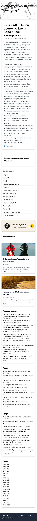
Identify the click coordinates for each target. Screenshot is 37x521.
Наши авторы (7, 193)
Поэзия (5, 206)
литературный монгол (10, 190)
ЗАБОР (5, 187)
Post (4, 181)
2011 (4, 498)
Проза (5, 209)
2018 (4, 482)
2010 (4, 500)
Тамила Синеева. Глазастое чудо (14, 421)
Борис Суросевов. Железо (12, 390)
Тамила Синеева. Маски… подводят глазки (17, 371)
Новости (5, 199)
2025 (4, 466)
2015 (4, 489)
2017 (4, 484)
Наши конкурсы (8, 196)
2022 (4, 473)
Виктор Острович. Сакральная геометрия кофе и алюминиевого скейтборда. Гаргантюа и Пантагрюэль (18, 316)
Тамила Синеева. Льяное (11, 401)
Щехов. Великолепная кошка (12, 426)
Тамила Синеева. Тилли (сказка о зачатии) (17, 417)
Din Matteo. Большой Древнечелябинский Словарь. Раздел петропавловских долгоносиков (16, 431)
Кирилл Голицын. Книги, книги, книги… (15, 358)
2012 (4, 496)
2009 (4, 502)
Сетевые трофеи (8, 215)
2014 (4, 491)
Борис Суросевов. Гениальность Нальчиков (17, 397)
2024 (4, 469)
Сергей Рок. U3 (8, 444)
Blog (4, 175)
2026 (4, 464)
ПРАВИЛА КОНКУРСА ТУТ (13, 143)
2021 (4, 475)
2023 (4, 471)
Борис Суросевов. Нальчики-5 (13, 384)
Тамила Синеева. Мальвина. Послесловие (17, 404)
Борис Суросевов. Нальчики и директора (16, 380)
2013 (4, 493)
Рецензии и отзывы (9, 212)
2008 (4, 505)
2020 (4, 478)
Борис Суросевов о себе (11, 424)
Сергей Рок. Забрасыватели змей (14, 447)
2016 (4, 487)
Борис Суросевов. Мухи (11, 387)
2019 (4, 480)
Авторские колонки (9, 184)
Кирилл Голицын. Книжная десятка (14, 356)
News (5, 178)
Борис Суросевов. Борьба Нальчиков (15, 392)
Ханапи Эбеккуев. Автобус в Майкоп (15, 375)
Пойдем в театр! (8, 203)
